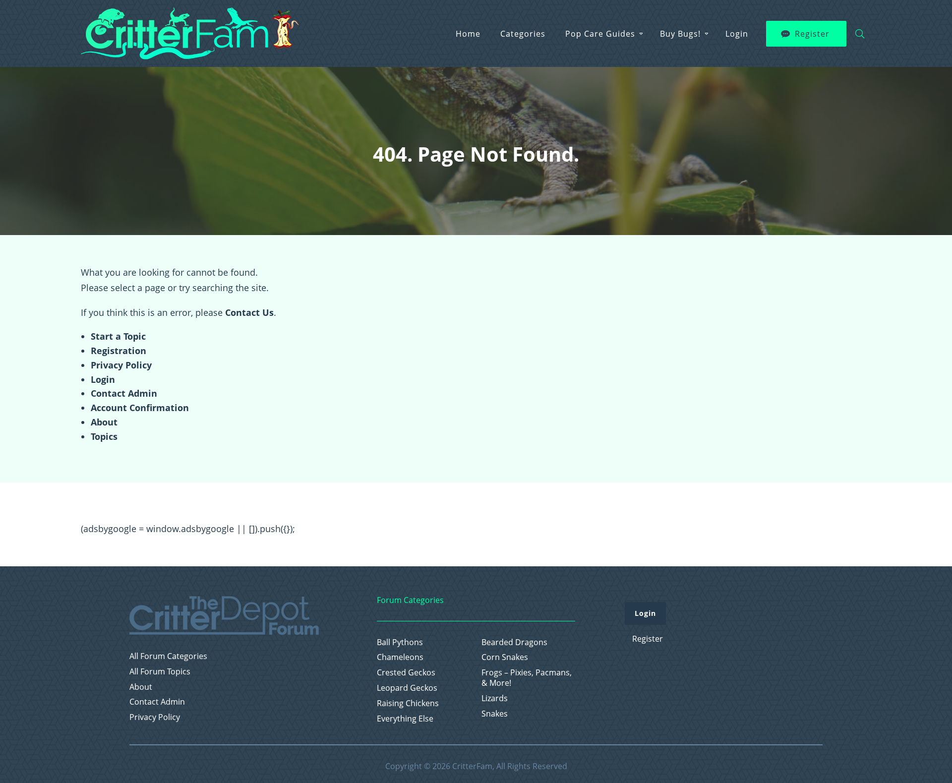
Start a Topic (118, 336)
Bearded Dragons (514, 642)
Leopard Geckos (407, 688)
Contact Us (249, 312)
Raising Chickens (408, 703)
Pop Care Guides (600, 33)
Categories (522, 33)
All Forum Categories (168, 656)
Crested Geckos (406, 672)
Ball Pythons (400, 642)
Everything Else (405, 719)
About (104, 422)
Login (736, 33)
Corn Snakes (504, 657)
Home (468, 33)
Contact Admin (124, 393)
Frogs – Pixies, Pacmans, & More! (526, 677)
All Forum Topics (159, 671)
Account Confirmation (140, 408)
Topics (104, 436)
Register (812, 33)
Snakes (494, 714)
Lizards (494, 698)
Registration (118, 351)
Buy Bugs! (680, 33)
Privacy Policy (121, 365)
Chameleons (400, 657)
